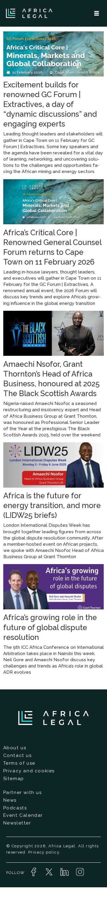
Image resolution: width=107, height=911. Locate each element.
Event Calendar (23, 815)
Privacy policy (43, 852)
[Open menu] (96, 13)
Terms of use (19, 763)
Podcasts (15, 808)
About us (14, 747)
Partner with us (22, 792)
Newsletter (17, 823)
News (10, 800)
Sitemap (13, 778)
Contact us (17, 755)
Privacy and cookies (29, 771)
